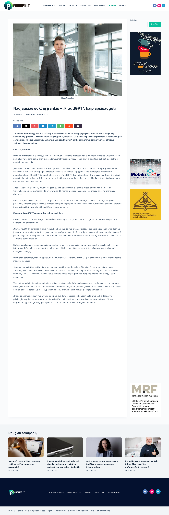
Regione (62, 5)
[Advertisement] (145, 117)
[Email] (78, 126)
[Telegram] (163, 5)
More (121, 5)
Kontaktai (99, 492)
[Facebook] (155, 5)
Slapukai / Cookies (56, 492)
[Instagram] (159, 5)
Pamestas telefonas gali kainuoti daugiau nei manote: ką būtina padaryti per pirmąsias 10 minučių (63, 464)
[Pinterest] (34, 126)
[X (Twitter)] (26, 126)
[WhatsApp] (60, 126)
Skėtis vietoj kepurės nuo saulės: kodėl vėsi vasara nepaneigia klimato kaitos (102, 464)
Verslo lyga (85, 5)
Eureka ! (112, 5)
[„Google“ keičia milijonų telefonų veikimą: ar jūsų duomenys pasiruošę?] (26, 447)
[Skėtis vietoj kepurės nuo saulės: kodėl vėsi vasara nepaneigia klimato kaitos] (104, 447)
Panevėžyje (48, 5)
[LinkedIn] (43, 126)
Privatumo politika (75, 492)
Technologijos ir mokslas (36, 114)
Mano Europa (99, 5)
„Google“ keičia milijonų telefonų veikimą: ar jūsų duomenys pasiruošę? (24, 464)
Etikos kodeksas (113, 492)
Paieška (133, 20)
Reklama (89, 492)
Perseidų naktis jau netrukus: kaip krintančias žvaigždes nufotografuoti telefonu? (141, 464)
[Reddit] (69, 126)
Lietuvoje (73, 5)
